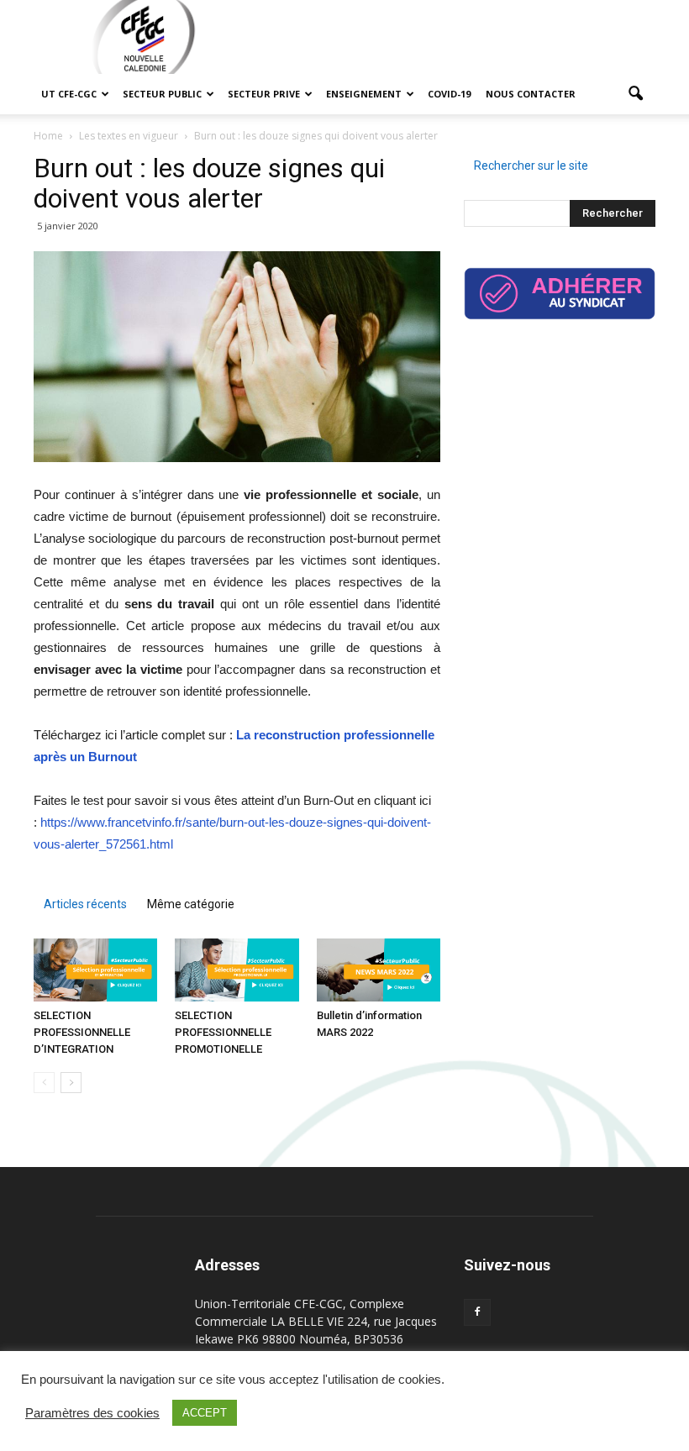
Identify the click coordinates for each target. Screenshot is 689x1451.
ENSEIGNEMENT (364, 93)
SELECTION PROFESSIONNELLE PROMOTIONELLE (223, 1032)
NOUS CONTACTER (531, 93)
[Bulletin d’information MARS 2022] (378, 970)
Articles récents (85, 904)
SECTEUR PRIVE (264, 93)
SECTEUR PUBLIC (162, 93)
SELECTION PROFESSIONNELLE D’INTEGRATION (82, 1032)
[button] (635, 94)
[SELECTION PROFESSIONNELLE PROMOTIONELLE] (236, 970)
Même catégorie (190, 904)
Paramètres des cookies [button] (92, 1413)
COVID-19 (449, 93)
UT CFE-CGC (69, 93)
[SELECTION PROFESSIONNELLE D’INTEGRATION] (95, 970)
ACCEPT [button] (204, 1412)
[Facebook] (477, 1312)
